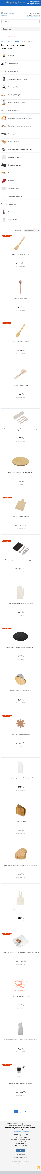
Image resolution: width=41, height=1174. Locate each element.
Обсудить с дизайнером (33, 15)
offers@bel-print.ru (33, 4)
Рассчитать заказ (35, 13)
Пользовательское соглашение (20, 1131)
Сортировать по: (19, 230)
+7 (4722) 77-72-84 (34, 2)
